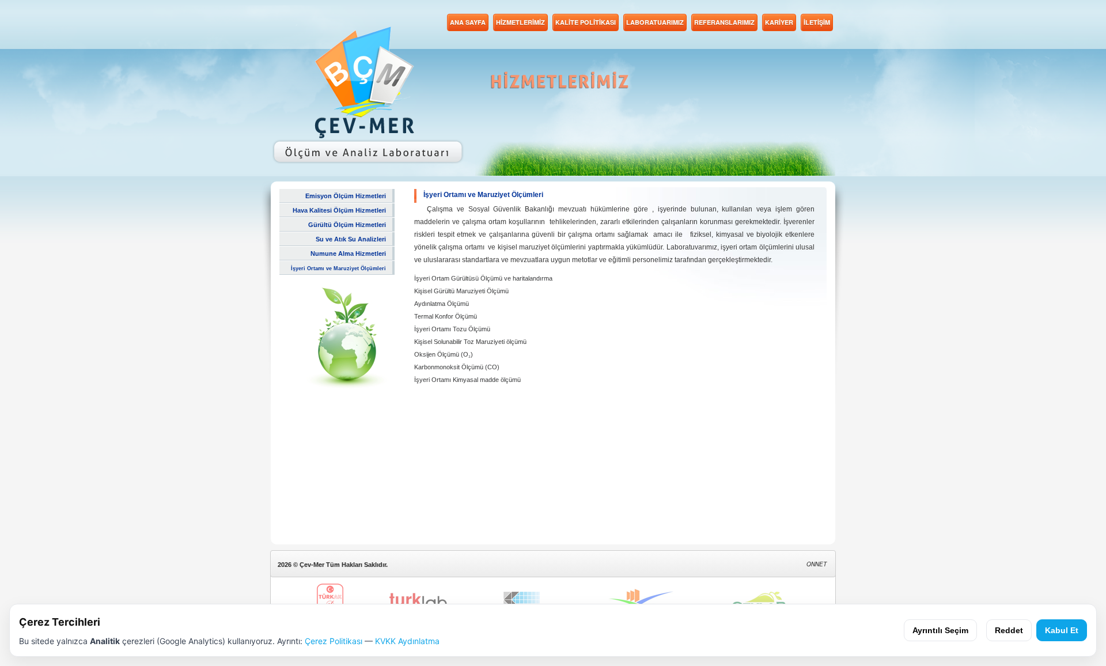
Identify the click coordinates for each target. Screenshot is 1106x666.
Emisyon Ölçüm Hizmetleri (345, 195)
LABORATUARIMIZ (655, 22)
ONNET (816, 564)
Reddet (1009, 630)
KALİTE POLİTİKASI (585, 22)
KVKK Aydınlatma (407, 641)
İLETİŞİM (817, 22)
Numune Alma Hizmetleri (348, 253)
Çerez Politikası (333, 641)
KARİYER (779, 22)
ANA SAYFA (468, 22)
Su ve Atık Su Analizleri (351, 239)
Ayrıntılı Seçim (940, 630)
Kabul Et (1061, 630)
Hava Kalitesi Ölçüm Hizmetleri (339, 210)
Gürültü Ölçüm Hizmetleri (347, 224)
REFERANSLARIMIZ (724, 22)
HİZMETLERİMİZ (520, 22)
